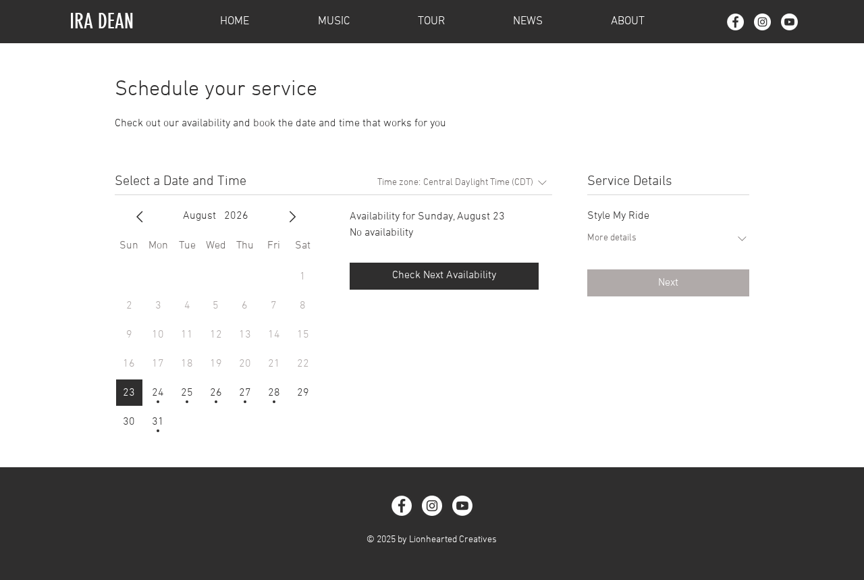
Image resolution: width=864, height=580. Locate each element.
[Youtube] (789, 22)
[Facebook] (735, 22)
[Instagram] (762, 22)
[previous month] (140, 217)
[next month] (292, 217)
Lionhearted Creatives (453, 540)
